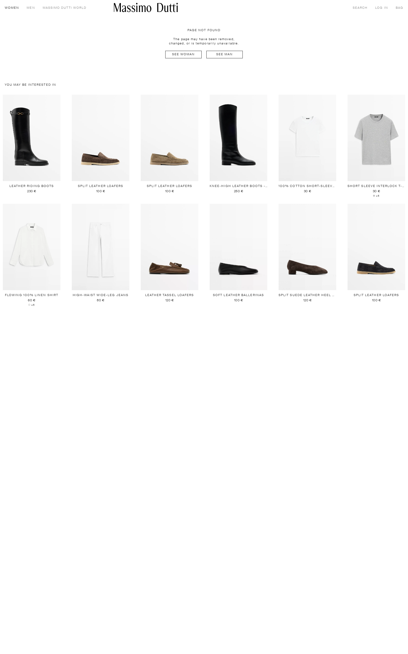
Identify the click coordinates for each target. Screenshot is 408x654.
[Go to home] (146, 7)
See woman (183, 54)
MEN (31, 7)
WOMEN (12, 7)
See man (224, 54)
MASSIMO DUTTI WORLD (65, 7)
